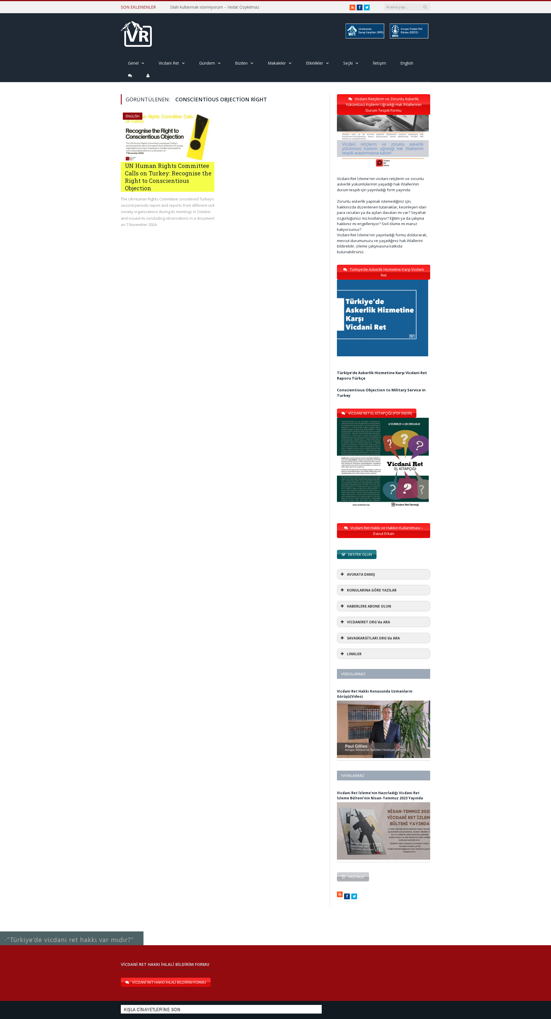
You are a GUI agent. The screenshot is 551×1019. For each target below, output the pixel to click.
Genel (133, 63)
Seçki (348, 63)
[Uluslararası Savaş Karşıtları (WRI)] (364, 37)
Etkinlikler (314, 63)
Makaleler (277, 63)
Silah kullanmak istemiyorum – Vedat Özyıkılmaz (214, 7)
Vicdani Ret (169, 63)
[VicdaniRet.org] (136, 32)
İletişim (379, 63)
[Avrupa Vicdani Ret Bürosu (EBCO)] (408, 37)
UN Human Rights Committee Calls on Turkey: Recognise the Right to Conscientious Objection (168, 177)
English (406, 63)
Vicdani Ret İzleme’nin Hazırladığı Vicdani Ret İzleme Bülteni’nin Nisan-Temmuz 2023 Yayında (380, 795)
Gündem (207, 63)
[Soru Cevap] (71, 931)
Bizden (241, 63)
